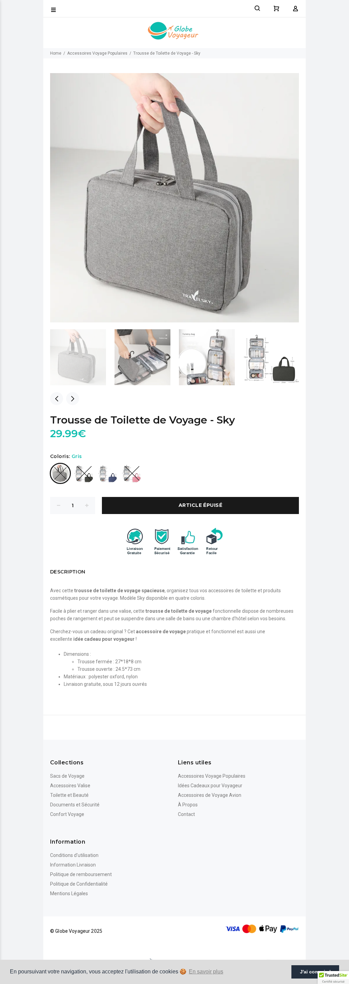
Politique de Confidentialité (79, 884)
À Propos (188, 804)
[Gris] (60, 473)
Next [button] (72, 398)
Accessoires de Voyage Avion (209, 795)
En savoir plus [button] (206, 971)
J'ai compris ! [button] (315, 971)
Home (55, 53)
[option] (82, 357)
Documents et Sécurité (75, 804)
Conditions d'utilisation (74, 855)
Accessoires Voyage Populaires (97, 53)
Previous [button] (56, 398)
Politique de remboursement (81, 874)
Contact (186, 814)
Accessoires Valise (70, 785)
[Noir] (84, 473)
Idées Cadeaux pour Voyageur (210, 785)
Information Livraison (73, 865)
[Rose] (132, 473)
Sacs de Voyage (67, 776)
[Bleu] (108, 473)
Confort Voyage (67, 814)
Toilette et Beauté (69, 795)
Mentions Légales (69, 893)
